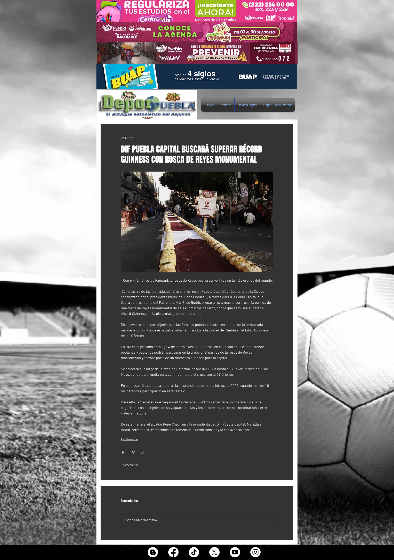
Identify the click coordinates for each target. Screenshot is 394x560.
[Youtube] (235, 552)
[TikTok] (194, 552)
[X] (214, 552)
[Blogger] (153, 552)
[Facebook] (173, 552)
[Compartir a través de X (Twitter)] (133, 452)
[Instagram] (255, 552)
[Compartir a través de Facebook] (123, 452)
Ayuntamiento (129, 439)
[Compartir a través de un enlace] (143, 452)
